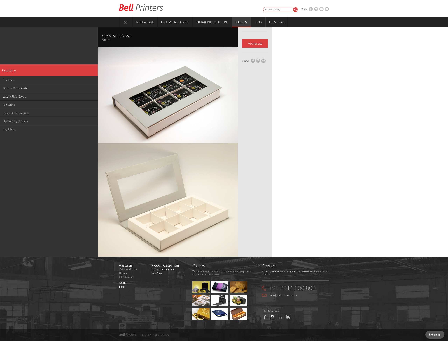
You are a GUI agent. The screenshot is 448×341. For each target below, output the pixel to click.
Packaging (9, 105)
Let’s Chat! (277, 22)
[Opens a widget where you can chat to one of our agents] (434, 335)
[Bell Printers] (141, 7)
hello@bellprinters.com (283, 295)
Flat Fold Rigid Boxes (15, 121)
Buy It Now (9, 129)
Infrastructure (126, 276)
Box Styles (9, 80)
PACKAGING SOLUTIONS (165, 265)
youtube (288, 317)
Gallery (241, 22)
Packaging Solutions (212, 22)
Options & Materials (15, 88)
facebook (265, 317)
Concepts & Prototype (16, 113)
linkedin (280, 317)
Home (125, 22)
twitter (272, 317)
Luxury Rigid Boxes (14, 96)
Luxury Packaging (175, 22)
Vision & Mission (128, 269)
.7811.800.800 (292, 288)
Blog (258, 22)
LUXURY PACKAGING (163, 269)
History (123, 273)
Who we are (144, 22)
